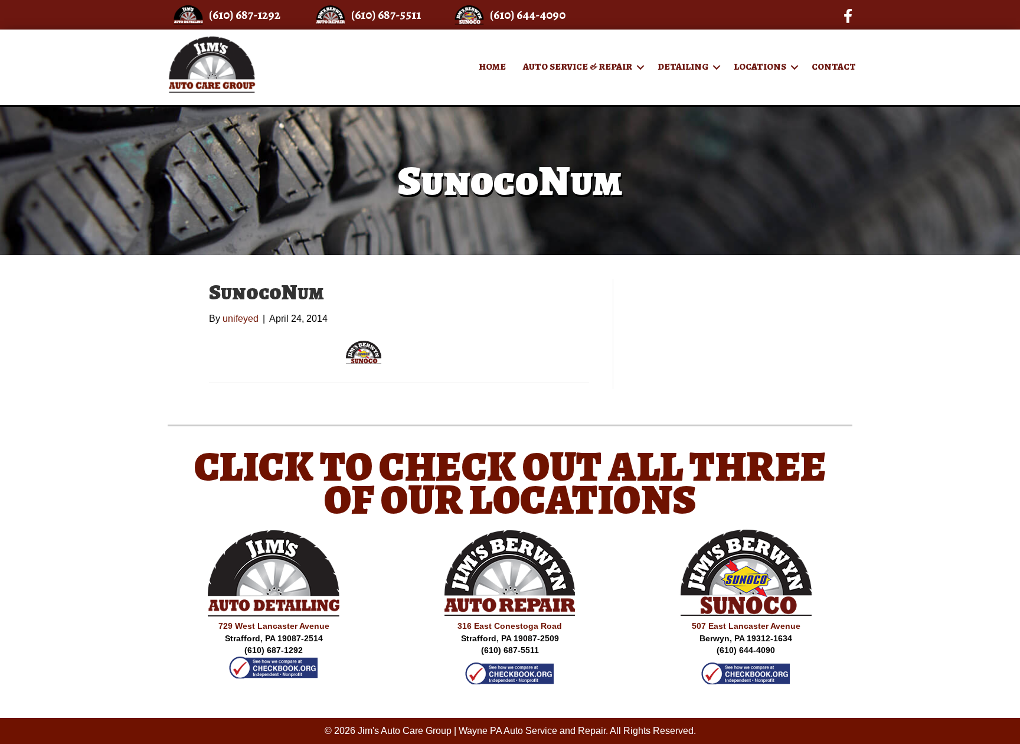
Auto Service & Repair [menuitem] (577, 66)
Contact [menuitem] (834, 66)
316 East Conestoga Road (509, 626)
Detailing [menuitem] (683, 66)
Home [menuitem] (492, 66)
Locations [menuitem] (760, 66)
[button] (640, 67)
